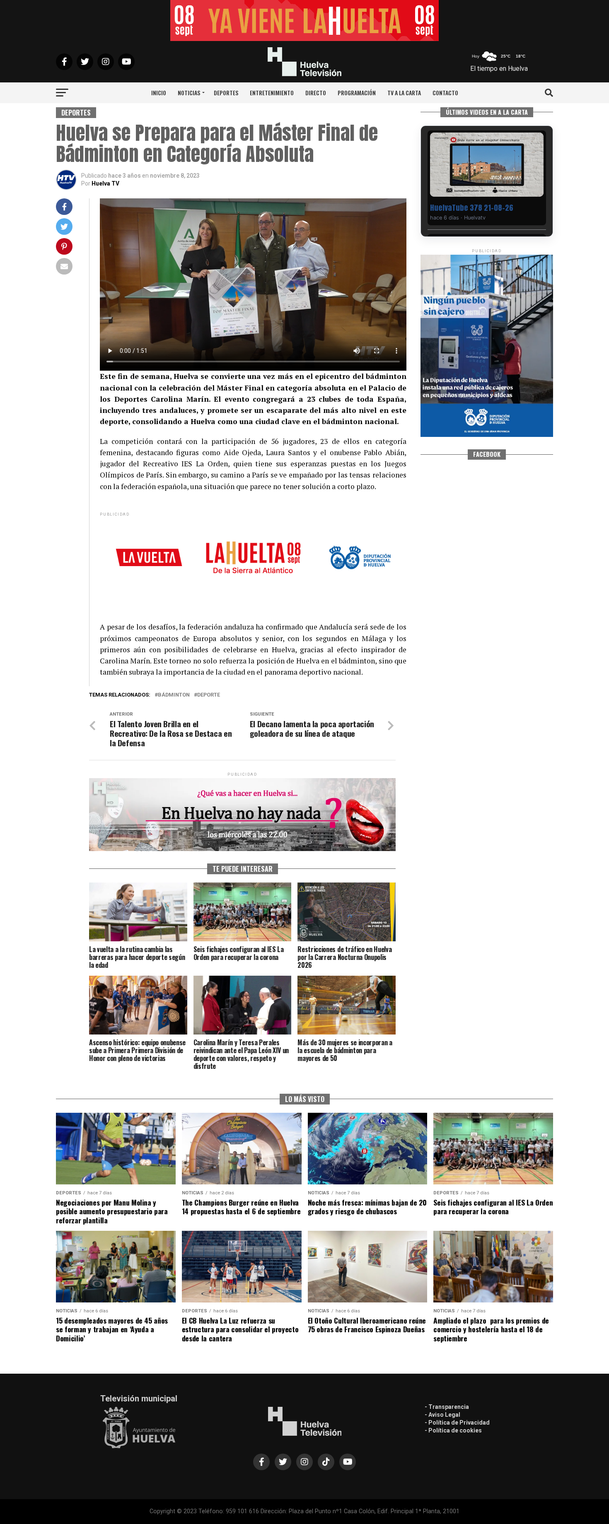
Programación (357, 92)
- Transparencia (447, 1407)
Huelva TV (105, 183)
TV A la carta (404, 92)
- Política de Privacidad (457, 1422)
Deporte (208, 695)
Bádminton (174, 695)
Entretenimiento (272, 92)
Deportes (226, 92)
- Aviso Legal (442, 1415)
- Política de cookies (453, 1430)
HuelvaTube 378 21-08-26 (471, 207)
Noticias (189, 92)
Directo (315, 92)
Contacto (445, 92)
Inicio (158, 92)
